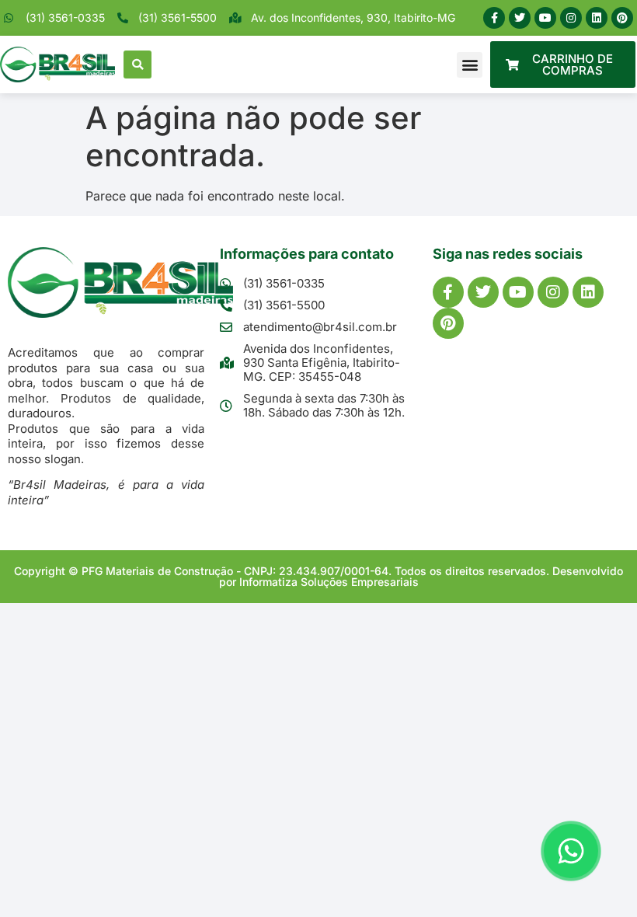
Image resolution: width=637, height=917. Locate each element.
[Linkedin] (596, 18)
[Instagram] (571, 18)
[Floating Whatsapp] (571, 851)
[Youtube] (545, 18)
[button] (137, 64)
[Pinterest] (622, 18)
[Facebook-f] (494, 18)
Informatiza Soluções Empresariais (329, 581)
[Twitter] (520, 18)
